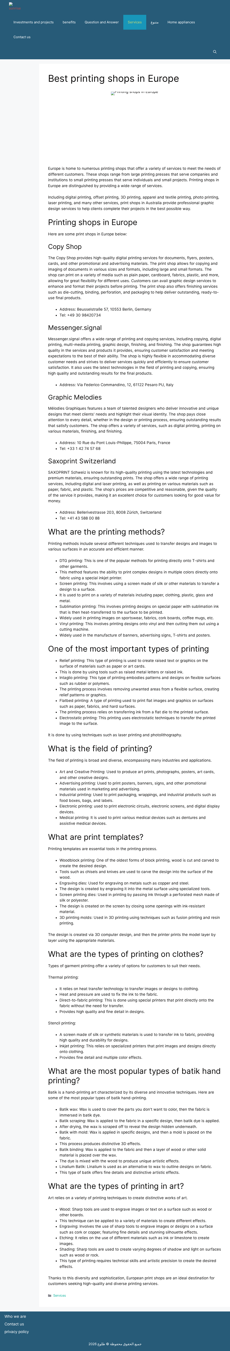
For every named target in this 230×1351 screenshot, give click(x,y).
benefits (69, 22)
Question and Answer (102, 22)
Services (135, 22)
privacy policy (16, 1331)
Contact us (22, 37)
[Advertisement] (134, 134)
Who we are (15, 1316)
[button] (215, 51)
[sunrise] (15, 7)
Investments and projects (33, 22)
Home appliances (181, 22)
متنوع (155, 22)
